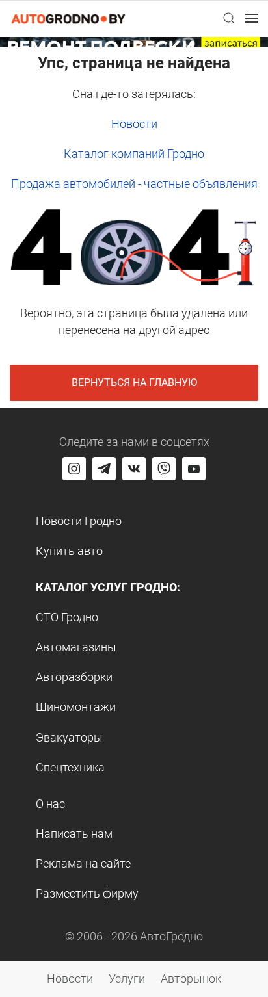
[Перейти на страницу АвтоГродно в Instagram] (74, 468)
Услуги (127, 978)
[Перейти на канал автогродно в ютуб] (194, 468)
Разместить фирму (87, 893)
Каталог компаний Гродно (134, 154)
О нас (50, 803)
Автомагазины (76, 647)
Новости (134, 124)
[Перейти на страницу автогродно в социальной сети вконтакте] (134, 468)
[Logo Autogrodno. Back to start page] (68, 18)
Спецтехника (70, 767)
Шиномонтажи (76, 707)
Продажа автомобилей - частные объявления (134, 183)
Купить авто (69, 551)
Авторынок (191, 978)
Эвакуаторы (69, 737)
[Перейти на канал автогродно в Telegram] (104, 468)
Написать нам (74, 833)
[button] (228, 18)
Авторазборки (74, 677)
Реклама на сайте (83, 863)
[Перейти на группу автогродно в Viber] (164, 468)
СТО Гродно (67, 617)
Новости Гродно (79, 521)
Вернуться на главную (134, 382)
